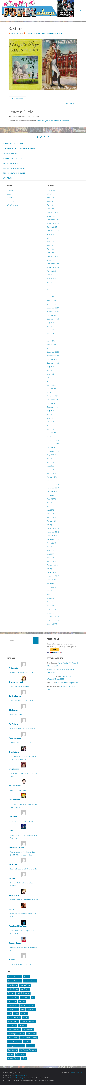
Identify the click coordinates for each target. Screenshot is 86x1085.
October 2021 (52, 403)
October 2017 (52, 580)
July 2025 (50, 238)
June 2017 (50, 594)
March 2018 (51, 561)
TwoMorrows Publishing (28, 1050)
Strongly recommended (16, 1046)
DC (33, 997)
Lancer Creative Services (19, 1075)
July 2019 (50, 502)
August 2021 (51, 411)
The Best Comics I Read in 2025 (21, 700)
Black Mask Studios (23, 993)
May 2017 (50, 598)
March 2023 (51, 341)
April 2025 (50, 249)
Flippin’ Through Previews (14, 158)
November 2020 (53, 444)
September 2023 (53, 319)
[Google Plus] (45, 137)
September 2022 (53, 363)
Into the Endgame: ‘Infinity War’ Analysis (24, 869)
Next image (70, 103)
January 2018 (51, 569)
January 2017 (51, 613)
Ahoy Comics (12, 985)
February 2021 (52, 433)
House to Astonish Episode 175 (21, 673)
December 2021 (53, 396)
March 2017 (51, 605)
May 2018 (50, 554)
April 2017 (50, 602)
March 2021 (51, 429)
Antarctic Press (25, 985)
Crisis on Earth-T (10, 153)
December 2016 (53, 616)
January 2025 (51, 260)
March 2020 (51, 473)
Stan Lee (27, 1042)
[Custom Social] (48, 137)
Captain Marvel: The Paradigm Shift (22, 728)
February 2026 (52, 212)
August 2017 (51, 587)
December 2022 (53, 352)
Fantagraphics (13, 1005)
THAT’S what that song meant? (21, 742)
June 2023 (50, 330)
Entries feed (11, 197)
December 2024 (53, 264)
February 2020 (52, 477)
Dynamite (22, 1001)
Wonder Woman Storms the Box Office (24, 900)
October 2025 (52, 227)
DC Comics (12, 1001)
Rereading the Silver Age (16, 1034)
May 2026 (50, 201)
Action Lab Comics (14, 981)
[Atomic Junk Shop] (38, 8)
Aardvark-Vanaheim (14, 977)
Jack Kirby (24, 1013)
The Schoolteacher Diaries (14, 173)
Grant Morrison (13, 1009)
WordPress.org (12, 205)
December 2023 (53, 308)
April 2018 (50, 558)
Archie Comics (13, 989)
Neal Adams (12, 1026)
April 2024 (50, 293)
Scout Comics (13, 1038)
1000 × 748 (15, 33)
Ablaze (26, 977)
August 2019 (51, 499)
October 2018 (52, 536)
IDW (9, 1013)
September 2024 (53, 275)
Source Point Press (14, 1042)
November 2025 (53, 223)
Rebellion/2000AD (14, 1030)
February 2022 (52, 389)
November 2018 (53, 532)
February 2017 (52, 609)
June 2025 (50, 242)
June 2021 (50, 418)
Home (80, 10)
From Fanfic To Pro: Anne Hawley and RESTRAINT (45, 33)
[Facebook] (37, 137)
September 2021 (53, 407)
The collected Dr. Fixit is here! (20, 964)
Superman (30, 1046)
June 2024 (50, 286)
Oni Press (22, 1026)
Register (10, 190)
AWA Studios (25, 989)
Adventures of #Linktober (19, 686)
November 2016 (53, 620)
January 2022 (51, 392)
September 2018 (53, 539)
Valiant (10, 1054)
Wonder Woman (13, 1058)
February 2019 (52, 521)
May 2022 (50, 378)
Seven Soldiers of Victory (29, 1038)
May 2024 (50, 289)
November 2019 (53, 488)
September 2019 (53, 495)
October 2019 (52, 491)
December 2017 (53, 572)
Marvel (25, 1017)
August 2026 (51, 190)
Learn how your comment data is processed (53, 121)
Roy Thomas (31, 1034)
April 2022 (50, 381)
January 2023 (51, 348)
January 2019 (51, 525)
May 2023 (50, 333)
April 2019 (50, 514)
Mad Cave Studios (14, 1017)
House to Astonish (11, 163)
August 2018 (51, 543)
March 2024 (51, 297)
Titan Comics (12, 1050)
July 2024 (50, 282)
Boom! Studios (13, 997)
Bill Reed (50, 669)
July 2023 (50, 326)
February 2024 (52, 300)
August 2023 (51, 323)
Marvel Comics (13, 1022)
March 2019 (51, 517)
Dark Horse (25, 997)
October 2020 (52, 447)
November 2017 (53, 576)
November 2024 (53, 267)
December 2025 (53, 220)
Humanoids (31, 1009)
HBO (22, 1009)
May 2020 (50, 466)
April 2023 (50, 337)
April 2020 (50, 469)
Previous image (17, 99)
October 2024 (52, 271)
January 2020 (51, 480)
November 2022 (53, 356)
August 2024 (51, 278)
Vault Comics (20, 1054)
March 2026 (51, 209)
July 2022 (50, 370)
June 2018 (50, 550)
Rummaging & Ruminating (14, 168)
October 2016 (52, 624)
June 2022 (50, 374)
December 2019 (53, 484)
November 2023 (53, 311)
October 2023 (52, 315)
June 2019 (50, 506)
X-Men (24, 1058)
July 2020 (50, 458)
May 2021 (50, 422)
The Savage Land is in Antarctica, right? (24, 821)
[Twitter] (41, 137)
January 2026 (51, 216)
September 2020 (53, 451)
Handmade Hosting (16, 1078)
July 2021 (50, 414)
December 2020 (53, 440)
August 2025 (51, 234)
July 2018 (50, 547)
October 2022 (52, 359)
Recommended (28, 1030)
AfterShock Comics (30, 981)
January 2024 (51, 304)
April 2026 (50, 205)
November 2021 (53, 400)
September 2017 (53, 583)
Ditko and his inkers (17, 714)
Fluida (71, 1073)
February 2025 (52, 256)
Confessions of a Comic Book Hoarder (19, 149)
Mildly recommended (28, 1022)
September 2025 (53, 231)
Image (16, 1013)
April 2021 (50, 425)
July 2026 (50, 194)
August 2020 (51, 455)
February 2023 (52, 344)
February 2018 (52, 565)
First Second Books (27, 1005)
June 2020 (50, 462)
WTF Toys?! (7, 178)
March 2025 (51, 253)
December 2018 (53, 528)
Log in (9, 194)
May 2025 (50, 245)
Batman (11, 993)
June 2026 (50, 197)
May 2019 (50, 510)
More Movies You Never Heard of (22, 790)
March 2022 (51, 385)
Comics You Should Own (13, 144)
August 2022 (51, 367)
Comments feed (13, 201)
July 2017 (50, 591)
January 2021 (51, 436)
